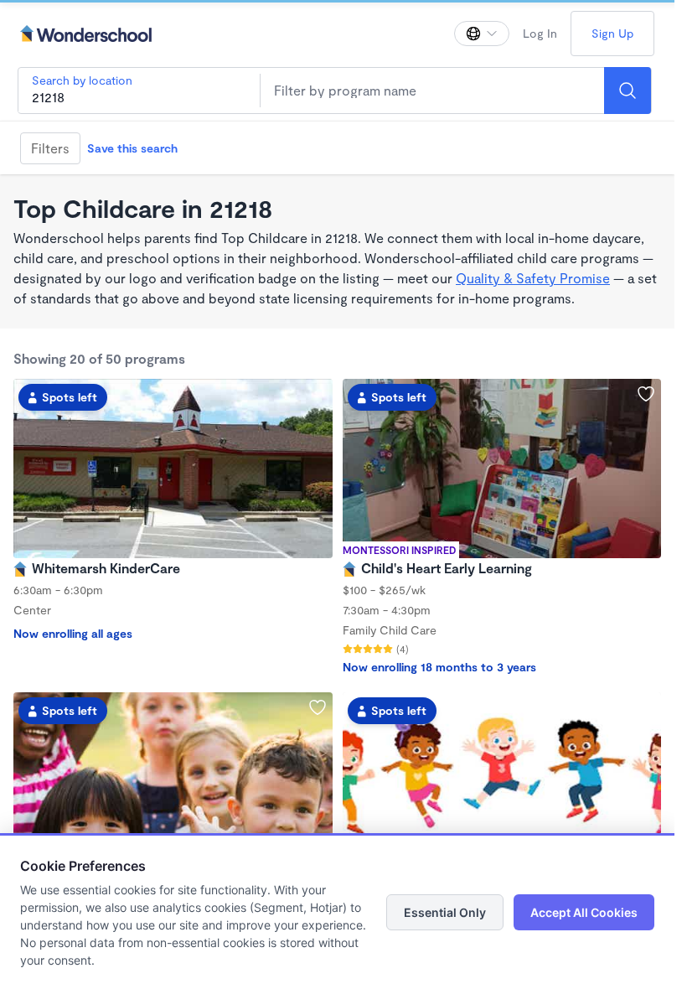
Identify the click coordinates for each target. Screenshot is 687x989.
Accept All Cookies (584, 912)
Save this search (132, 148)
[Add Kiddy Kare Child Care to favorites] (646, 707)
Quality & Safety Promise (533, 278)
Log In (540, 33)
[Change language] (481, 33)
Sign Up (612, 33)
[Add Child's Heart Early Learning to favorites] (646, 394)
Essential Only (445, 912)
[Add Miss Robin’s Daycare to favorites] (317, 707)
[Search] (627, 90)
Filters (50, 148)
